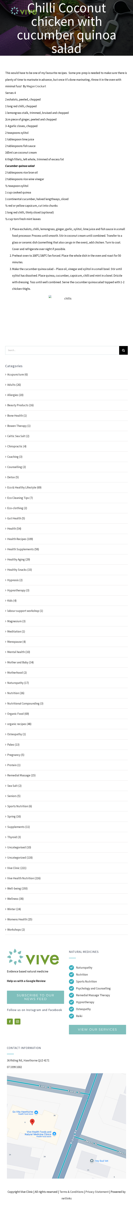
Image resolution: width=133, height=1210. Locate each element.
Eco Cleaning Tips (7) (20, 498)
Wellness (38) (15, 899)
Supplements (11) (18, 827)
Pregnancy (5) (15, 755)
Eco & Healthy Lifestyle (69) (24, 487)
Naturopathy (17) (18, 683)
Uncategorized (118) (20, 857)
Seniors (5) (14, 796)
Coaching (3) (15, 457)
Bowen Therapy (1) (19, 426)
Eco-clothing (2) (17, 508)
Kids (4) (12, 600)
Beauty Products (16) (20, 405)
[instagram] (17, 1022)
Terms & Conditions (71, 1192)
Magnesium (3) (16, 621)
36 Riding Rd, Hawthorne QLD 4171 (28, 1060)
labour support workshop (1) (25, 611)
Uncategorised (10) (19, 847)
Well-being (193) (17, 888)
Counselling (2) (16, 467)
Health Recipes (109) (20, 539)
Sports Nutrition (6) (19, 806)
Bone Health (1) (17, 416)
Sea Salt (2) (14, 786)
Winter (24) (14, 909)
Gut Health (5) (16, 518)
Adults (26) (14, 385)
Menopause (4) (16, 642)
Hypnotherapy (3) (18, 590)
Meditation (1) (16, 631)
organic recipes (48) (19, 724)
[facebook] (10, 1022)
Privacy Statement (97, 1192)
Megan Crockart (36, 86)
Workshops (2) (16, 929)
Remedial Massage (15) (21, 775)
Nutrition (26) (15, 693)
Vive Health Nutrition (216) (24, 878)
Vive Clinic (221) (16, 868)
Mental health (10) (18, 652)
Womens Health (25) (19, 919)
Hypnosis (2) (15, 580)
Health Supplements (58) (23, 549)
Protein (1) (14, 765)
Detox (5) (13, 477)
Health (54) (14, 528)
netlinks (66, 1198)
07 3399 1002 (14, 1067)
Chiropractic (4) (16, 446)
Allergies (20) (15, 395)
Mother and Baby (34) (20, 662)
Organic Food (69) (18, 714)
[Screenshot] (66, 1075)
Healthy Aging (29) (18, 559)
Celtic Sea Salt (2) (18, 436)
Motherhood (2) (17, 672)
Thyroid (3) (14, 837)
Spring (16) (14, 816)
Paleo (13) (13, 745)
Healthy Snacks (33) (19, 570)
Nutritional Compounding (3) (25, 703)
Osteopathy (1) (16, 734)
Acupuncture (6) (17, 374)
